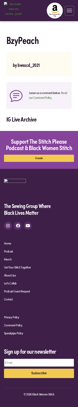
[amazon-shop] (55, 11)
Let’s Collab (10, 283)
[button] (69, 10)
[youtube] (28, 226)
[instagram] (8, 226)
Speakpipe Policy (13, 333)
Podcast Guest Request (17, 291)
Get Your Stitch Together (17, 267)
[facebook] (18, 226)
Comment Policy (13, 325)
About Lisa (10, 275)
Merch (8, 259)
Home (7, 243)
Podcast (8, 251)
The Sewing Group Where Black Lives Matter (27, 209)
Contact (8, 299)
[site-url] (15, 189)
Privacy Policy (11, 317)
